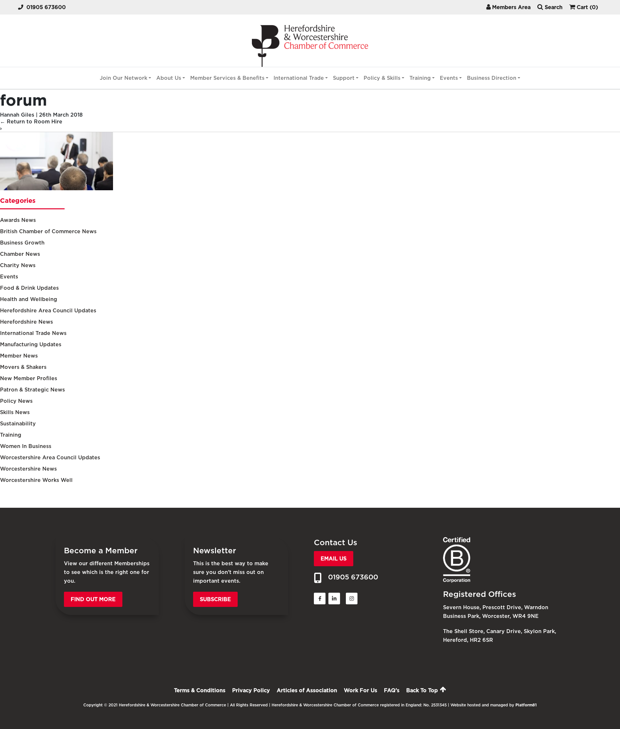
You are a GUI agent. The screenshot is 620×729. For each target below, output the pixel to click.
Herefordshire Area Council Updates (48, 310)
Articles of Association (307, 690)
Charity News (18, 265)
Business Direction (491, 78)
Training (420, 78)
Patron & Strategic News (32, 390)
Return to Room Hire (31, 122)
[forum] (56, 188)
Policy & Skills (382, 78)
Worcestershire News (28, 469)
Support (344, 78)
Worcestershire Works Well (36, 480)
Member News (19, 356)
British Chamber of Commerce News (48, 231)
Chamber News (20, 254)
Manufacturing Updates (30, 344)
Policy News (16, 401)
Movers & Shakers (23, 367)
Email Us (333, 559)
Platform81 (526, 705)
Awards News (18, 220)
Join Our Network (123, 78)
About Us (168, 78)
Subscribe (215, 599)
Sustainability (18, 424)
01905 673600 (46, 7)
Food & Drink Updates (29, 288)
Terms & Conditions (199, 690)
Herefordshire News (26, 322)
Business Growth (22, 243)
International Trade (299, 78)
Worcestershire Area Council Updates (50, 457)
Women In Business (25, 446)
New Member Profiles (28, 378)
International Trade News (33, 333)
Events (449, 78)
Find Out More (93, 599)
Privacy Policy (251, 690)
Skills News (15, 412)
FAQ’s (391, 690)
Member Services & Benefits (227, 78)
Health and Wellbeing (28, 299)
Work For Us (360, 690)
